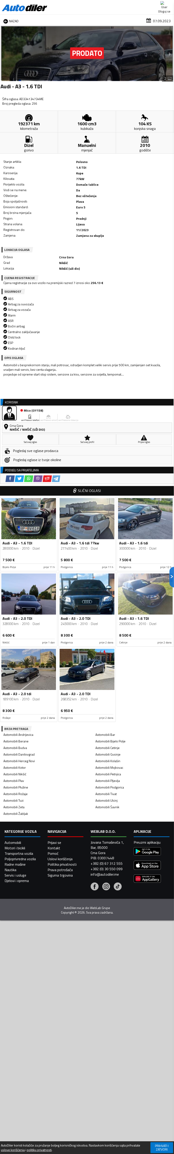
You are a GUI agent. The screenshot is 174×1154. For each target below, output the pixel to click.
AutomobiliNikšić (14, 774)
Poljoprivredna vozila (20, 859)
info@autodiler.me (105, 874)
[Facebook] (95, 887)
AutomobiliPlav (13, 780)
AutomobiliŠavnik (107, 807)
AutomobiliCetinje (107, 747)
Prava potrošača (60, 869)
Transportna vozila (19, 853)
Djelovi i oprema (17, 880)
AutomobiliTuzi (13, 800)
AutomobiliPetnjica (108, 774)
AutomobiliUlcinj (106, 800)
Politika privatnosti (62, 864)
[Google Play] (147, 852)
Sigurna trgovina (60, 875)
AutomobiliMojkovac (109, 767)
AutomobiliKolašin (107, 761)
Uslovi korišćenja (60, 859)
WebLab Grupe (100, 908)
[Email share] (47, 478)
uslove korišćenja (13, 1150)
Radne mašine (15, 864)
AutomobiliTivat (106, 793)
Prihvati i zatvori (162, 1147)
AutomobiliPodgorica (109, 787)
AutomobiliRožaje (15, 793)
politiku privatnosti (39, 1150)
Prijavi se (54, 842)
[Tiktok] (118, 887)
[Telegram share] (56, 478)
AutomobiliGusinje (108, 754)
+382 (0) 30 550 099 (107, 869)
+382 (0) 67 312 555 (107, 863)
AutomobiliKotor (14, 767)
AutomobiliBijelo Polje (110, 741)
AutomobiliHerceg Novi (19, 761)
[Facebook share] (10, 478)
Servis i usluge (15, 875)
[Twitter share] (19, 478)
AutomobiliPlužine (15, 787)
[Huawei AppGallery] (147, 879)
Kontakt (54, 848)
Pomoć (53, 853)
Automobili (13, 842)
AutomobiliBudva (15, 747)
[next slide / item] (170, 54)
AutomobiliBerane (16, 741)
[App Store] (147, 866)
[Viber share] (38, 478)
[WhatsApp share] (28, 478)
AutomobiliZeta (13, 807)
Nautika (10, 869)
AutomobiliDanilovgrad (19, 754)
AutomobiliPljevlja (107, 780)
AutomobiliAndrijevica (18, 734)
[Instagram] (106, 887)
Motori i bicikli (15, 848)
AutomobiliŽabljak (15, 813)
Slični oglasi (89, 490)
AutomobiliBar (105, 734)
